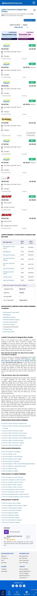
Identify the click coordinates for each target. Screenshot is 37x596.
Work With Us (23, 578)
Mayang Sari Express (9, 255)
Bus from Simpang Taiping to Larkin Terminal (16, 497)
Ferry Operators (24, 560)
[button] (9, 35)
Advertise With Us (24, 575)
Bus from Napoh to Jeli (9, 454)
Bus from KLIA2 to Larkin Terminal (12, 487)
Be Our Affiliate (23, 569)
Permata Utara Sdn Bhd (10, 322)
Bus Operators (23, 556)
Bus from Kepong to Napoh (11, 515)
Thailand (3, 569)
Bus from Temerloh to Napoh (11, 522)
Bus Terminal (23, 558)
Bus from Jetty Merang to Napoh (12, 508)
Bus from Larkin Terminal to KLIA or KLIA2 (14, 433)
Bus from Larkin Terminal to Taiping (13, 443)
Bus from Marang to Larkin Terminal (13, 492)
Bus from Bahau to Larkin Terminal (13, 477)
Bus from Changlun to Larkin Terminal (14, 480)
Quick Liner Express (8, 268)
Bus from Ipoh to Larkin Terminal (12, 484)
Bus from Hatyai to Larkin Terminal (13, 482)
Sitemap (3, 562)
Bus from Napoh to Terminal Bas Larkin (14, 466)
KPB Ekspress (6, 252)
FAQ (2, 560)
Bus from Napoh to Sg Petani (11, 461)
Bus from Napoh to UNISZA (10, 471)
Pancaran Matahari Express (11, 320)
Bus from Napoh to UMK (10, 468)
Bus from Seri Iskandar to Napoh (12, 520)
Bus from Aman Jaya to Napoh (12, 503)
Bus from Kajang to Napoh (10, 513)
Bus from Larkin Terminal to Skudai (13, 440)
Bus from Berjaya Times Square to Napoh (15, 505)
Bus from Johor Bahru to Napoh (12, 510)
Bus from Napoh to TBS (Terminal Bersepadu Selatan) (19, 464)
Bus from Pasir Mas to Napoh (11, 517)
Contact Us (4, 558)
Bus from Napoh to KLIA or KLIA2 (12, 459)
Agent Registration (24, 571)
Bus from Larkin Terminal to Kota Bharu (14, 435)
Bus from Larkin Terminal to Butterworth (15, 423)
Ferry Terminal (23, 562)
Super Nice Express (8, 280)
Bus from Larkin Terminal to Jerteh (13, 431)
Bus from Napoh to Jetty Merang (12, 456)
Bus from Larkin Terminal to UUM (12, 445)
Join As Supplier (24, 573)
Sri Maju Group (7, 277)
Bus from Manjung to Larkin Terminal (14, 489)
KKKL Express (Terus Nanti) (11, 312)
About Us (4, 556)
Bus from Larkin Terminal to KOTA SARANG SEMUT (17, 438)
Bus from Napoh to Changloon (12, 452)
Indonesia (4, 571)
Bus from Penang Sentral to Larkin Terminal (15, 494)
